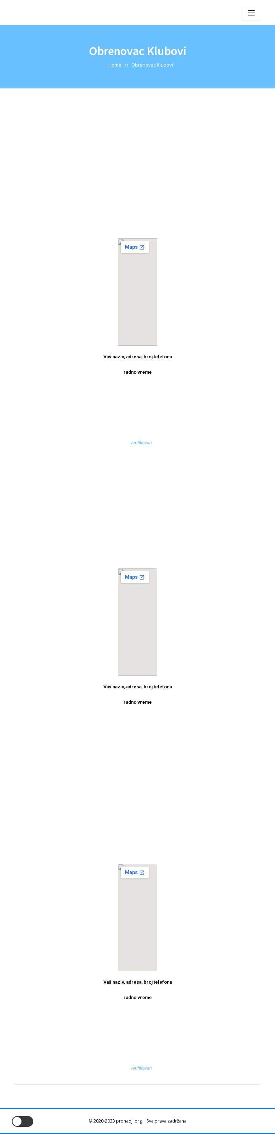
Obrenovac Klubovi (152, 65)
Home (114, 65)
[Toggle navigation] (251, 13)
